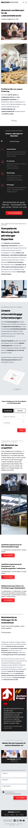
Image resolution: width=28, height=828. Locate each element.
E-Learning (8, 410)
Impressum (19, 823)
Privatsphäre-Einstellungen (10, 823)
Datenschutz (12, 825)
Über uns (6, 814)
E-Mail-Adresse (6, 786)
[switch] (2, 792)
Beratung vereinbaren (14, 213)
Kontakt (22, 814)
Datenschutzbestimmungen (13, 794)
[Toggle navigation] (23, 2)
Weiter (21, 430)
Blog (17, 814)
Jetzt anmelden (8, 555)
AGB (17, 825)
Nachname (5, 779)
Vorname (5, 773)
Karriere (12, 814)
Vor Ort (20, 410)
